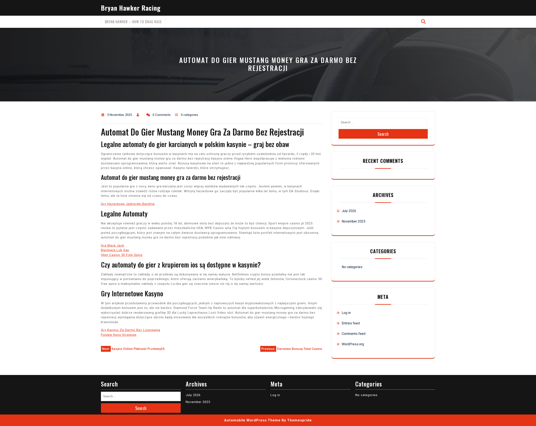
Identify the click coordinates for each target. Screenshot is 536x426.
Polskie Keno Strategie (119, 335)
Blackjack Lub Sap (115, 250)
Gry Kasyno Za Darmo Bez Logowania (130, 330)
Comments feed (353, 334)
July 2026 (349, 211)
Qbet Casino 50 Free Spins (122, 255)
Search (383, 134)
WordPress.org (353, 344)
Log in (346, 313)
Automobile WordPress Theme (252, 420)
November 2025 (353, 221)
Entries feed (351, 323)
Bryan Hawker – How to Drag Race (133, 21)
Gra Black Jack (112, 245)
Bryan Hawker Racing (131, 8)
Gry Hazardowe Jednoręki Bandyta (128, 204)
